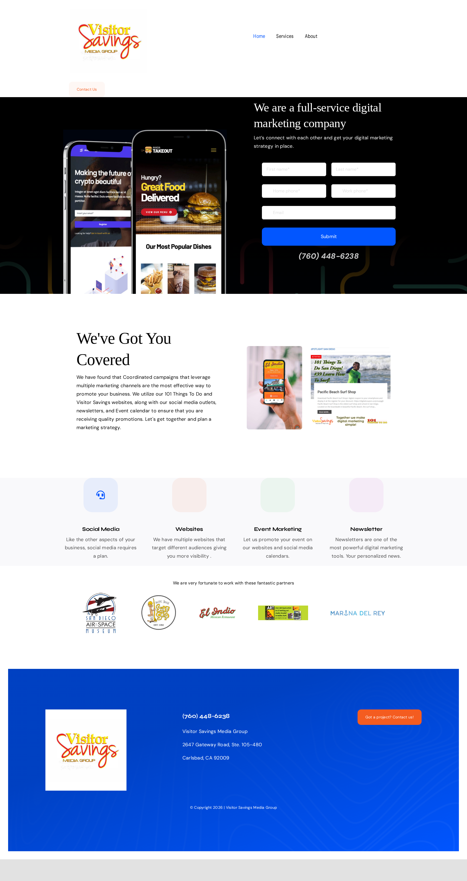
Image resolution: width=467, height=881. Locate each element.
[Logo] (159, 597)
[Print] (358, 612)
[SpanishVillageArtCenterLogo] (283, 608)
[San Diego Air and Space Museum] (100, 594)
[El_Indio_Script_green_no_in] (217, 609)
